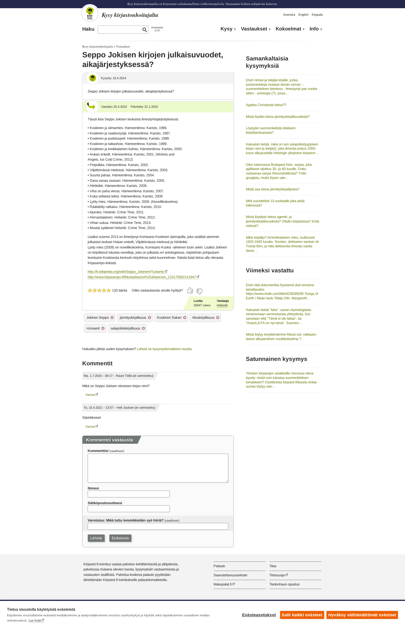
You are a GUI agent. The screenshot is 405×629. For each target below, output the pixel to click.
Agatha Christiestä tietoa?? (266, 105)
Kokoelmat (288, 29)
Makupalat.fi (223, 584)
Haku (88, 29)
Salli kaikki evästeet (302, 615)
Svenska (289, 14)
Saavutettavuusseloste (230, 575)
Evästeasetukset (259, 615)
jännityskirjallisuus (133, 317)
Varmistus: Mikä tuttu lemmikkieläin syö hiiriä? (126, 520)
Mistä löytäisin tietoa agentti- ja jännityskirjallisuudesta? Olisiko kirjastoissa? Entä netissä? (282, 221)
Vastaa (90, 394)
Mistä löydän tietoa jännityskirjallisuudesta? (278, 116)
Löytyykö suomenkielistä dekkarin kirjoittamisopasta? (271, 130)
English (303, 14)
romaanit (93, 328)
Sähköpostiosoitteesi (105, 503)
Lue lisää (35, 620)
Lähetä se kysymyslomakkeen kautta (164, 349)
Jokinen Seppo (97, 317)
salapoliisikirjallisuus (125, 328)
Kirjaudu (317, 14)
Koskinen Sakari (169, 317)
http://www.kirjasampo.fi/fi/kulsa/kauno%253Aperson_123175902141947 (142, 277)
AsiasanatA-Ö (157, 29)
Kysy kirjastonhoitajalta (97, 46)
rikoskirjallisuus (203, 317)
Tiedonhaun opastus (284, 584)
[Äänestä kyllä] (190, 290)
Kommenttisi (98, 451)
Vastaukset (254, 29)
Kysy (226, 29)
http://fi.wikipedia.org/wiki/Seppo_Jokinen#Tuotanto (126, 272)
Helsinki (222, 305)
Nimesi (93, 488)
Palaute (219, 566)
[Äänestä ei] (199, 292)
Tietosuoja (277, 575)
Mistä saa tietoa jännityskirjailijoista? (272, 189)
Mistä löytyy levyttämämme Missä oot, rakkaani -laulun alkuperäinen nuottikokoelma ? (282, 336)
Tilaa (272, 566)
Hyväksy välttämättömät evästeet (362, 615)
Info (314, 29)
